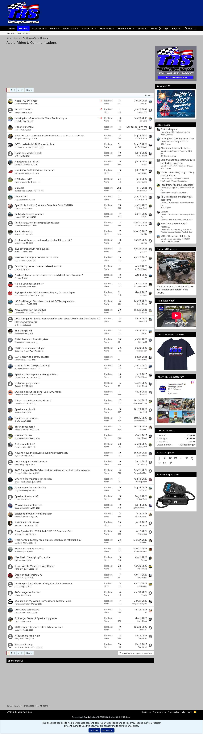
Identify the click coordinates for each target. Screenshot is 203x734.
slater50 (18, 630)
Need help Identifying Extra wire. (33, 557)
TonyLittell (19, 638)
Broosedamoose (21, 312)
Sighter (18, 560)
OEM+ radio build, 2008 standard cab (35, 144)
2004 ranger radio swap (28, 592)
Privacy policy (173, 712)
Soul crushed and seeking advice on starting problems (178, 161)
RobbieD (143, 429)
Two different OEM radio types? (32, 248)
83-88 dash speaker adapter (30, 348)
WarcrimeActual (140, 420)
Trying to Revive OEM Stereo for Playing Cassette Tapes (45, 292)
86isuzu (144, 103)
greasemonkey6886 (23, 482)
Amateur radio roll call (27, 161)
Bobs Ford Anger (22, 351)
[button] (46, 28)
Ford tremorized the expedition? (177, 184)
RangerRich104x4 (22, 173)
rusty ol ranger (21, 182)
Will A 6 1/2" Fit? (23, 435)
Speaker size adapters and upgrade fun (36, 374)
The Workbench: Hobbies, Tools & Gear (177, 219)
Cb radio (19, 187)
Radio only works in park (28, 152)
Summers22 (20, 368)
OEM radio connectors (27, 609)
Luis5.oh (18, 543)
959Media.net (125, 717)
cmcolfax (18, 403)
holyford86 (19, 199)
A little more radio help (27, 635)
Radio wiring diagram (26, 418)
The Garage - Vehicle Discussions (174, 181)
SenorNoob (142, 129)
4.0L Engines (166, 144)
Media (53, 28)
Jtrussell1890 (20, 217)
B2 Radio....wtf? (23, 179)
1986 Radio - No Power (27, 522)
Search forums (23, 33)
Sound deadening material (29, 548)
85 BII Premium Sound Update (31, 339)
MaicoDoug (142, 569)
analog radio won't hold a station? (33, 513)
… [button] (18, 90)
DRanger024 (20, 164)
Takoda (18, 386)
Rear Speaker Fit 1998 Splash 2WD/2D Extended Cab (43, 531)
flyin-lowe (19, 455)
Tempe (17, 112)
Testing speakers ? (25, 426)
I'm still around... (24, 109)
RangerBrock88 (140, 286)
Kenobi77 (19, 525)
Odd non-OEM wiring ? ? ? (28, 574)
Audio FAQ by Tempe (26, 100)
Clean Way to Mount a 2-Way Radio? (34, 566)
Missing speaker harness (28, 504)
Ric (16, 278)
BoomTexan (20, 225)
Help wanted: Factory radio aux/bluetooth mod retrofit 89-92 (48, 539)
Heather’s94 (142, 190)
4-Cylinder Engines (168, 156)
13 (39, 191)
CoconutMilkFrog (22, 295)
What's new (38, 28)
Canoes (164, 211)
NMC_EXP (19, 569)
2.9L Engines (166, 207)
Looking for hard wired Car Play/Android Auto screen (44, 583)
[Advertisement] (80, 65)
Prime (17, 499)
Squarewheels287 (22, 508)
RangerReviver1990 (23, 394)
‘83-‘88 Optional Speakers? (29, 283)
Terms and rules (159, 712)
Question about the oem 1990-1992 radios (38, 391)
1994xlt (18, 191)
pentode (143, 295)
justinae (18, 243)
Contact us (146, 712)
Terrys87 (143, 525)
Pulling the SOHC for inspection (177, 138)
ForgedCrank (20, 138)
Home (12, 28)
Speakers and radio (25, 409)
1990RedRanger (186, 444)
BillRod (18, 325)
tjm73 (17, 269)
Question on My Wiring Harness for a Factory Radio (43, 600)
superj (144, 333)
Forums (23, 28)
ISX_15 (144, 216)
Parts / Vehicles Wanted (170, 241)
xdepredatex (20, 304)
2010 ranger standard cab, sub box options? (39, 627)
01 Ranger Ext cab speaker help (32, 365)
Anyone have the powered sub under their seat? (41, 452)
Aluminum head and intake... (176, 148)
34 (22, 90)
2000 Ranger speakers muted (31, 461)
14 (42, 191)
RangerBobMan (21, 473)
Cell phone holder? (25, 444)
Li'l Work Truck (141, 138)
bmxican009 (142, 112)
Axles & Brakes (167, 134)
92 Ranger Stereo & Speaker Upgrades (36, 618)
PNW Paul (19, 577)
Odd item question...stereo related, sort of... (39, 266)
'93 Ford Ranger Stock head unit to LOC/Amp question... (45, 301)
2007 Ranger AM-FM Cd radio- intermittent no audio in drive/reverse (52, 470)
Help (183, 712)
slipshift (18, 234)
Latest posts (163, 124)
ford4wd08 (19, 342)
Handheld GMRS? (24, 126)
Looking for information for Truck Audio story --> (41, 118)
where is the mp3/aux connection (33, 478)
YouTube (142, 28)
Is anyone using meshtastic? (30, 487)
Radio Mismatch (23, 231)
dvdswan (143, 312)
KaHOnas (19, 551)
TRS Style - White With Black (20, 712)
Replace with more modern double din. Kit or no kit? (43, 240)
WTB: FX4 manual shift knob (175, 236)
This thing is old (23, 330)
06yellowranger (21, 103)
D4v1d (17, 421)
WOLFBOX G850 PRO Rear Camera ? (34, 170)
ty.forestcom (142, 351)
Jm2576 (18, 586)
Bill (146, 612)
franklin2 (143, 394)
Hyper (17, 595)
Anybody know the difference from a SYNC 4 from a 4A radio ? (49, 275)
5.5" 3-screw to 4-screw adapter (32, 356)
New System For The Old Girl (30, 309)
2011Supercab (141, 481)
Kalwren (18, 447)
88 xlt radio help (23, 644)
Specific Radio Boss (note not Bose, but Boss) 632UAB (44, 205)
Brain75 (18, 208)
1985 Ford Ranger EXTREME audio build (36, 257)
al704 (17, 156)
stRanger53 (19, 534)
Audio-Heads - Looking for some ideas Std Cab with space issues (50, 135)
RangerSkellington (22, 604)
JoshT (17, 130)
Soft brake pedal (169, 129)
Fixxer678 (19, 333)
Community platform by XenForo (95, 717)
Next (28, 90)
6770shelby (19, 464)
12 (35, 191)
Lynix (17, 621)
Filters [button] (147, 95)
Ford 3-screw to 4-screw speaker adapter (37, 222)
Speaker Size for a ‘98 (26, 496)
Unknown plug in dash (27, 383)
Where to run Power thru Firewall (33, 400)
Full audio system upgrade (29, 213)
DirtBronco (19, 286)
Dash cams (21, 196)
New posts (10, 33)
